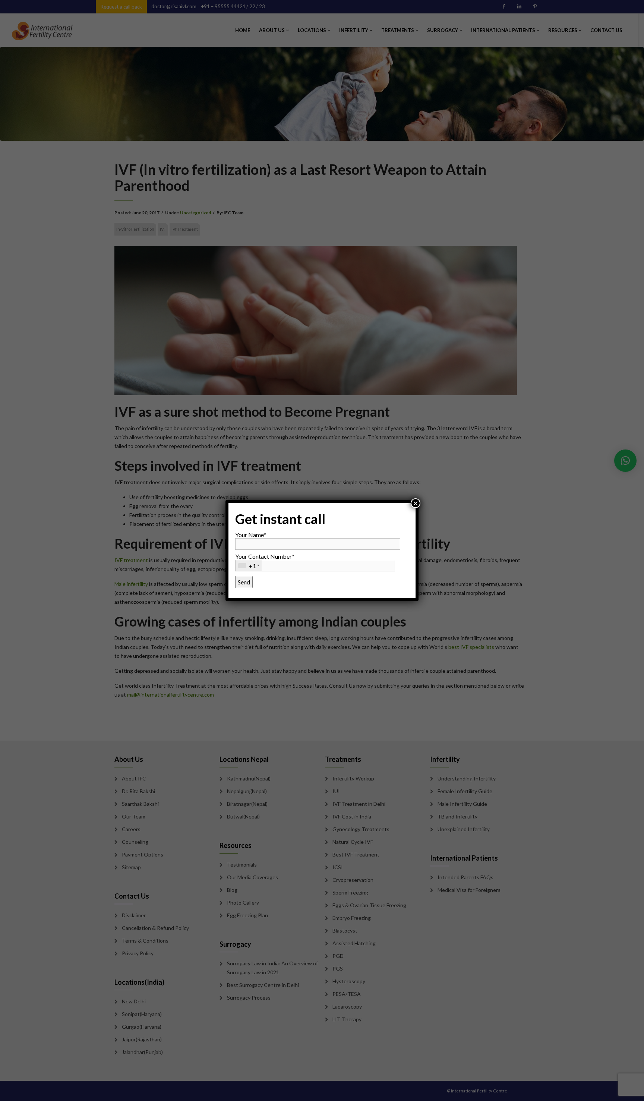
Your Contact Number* (264, 561)
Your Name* (250, 534)
